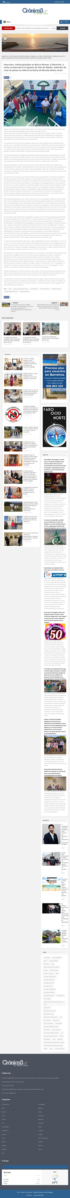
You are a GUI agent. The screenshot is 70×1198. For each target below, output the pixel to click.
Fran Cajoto (47, 1020)
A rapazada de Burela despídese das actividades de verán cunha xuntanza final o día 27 (41, 28)
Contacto (29, 1195)
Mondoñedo (5, 1127)
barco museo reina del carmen (21, 288)
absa (10, 288)
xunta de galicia (59, 1048)
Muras (40, 1127)
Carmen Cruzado (48, 973)
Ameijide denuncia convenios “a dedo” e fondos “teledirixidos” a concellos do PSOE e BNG (30, 445)
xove (51, 1048)
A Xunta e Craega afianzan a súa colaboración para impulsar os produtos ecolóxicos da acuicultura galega (30, 363)
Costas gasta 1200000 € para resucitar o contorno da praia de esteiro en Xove (22, 1089)
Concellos (40, 1115)
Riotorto (40, 1145)
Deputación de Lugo (49, 1010)
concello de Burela (44, 288)
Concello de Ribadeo (49, 989)
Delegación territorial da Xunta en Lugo (53, 1003)
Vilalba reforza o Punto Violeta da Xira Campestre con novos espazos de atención (30, 376)
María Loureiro (56, 1029)
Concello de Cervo (49, 983)
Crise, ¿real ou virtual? (8, 1085)
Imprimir (58, 73)
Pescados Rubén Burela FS (11, 291)
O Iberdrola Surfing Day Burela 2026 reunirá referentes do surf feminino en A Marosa (64, 886)
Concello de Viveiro (49, 992)
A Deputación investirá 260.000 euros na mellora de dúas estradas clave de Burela (30, 490)
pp (62, 1033)
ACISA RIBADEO (57, 957)
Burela (45, 970)
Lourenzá (40, 1123)
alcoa (45, 961)
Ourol (3, 1138)
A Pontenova (5, 1104)
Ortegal (40, 1134)
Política (4, 1142)
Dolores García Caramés (50, 1017)
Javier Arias (56, 1020)
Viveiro (45, 1048)
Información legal (39, 1195)
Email (64, 73)
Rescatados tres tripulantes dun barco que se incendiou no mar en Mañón (54, 570)
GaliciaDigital (49, 1192)
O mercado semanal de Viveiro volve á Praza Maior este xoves (50, 338)
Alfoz (3, 1108)
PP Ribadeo (47, 1039)
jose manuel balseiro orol (51, 1026)
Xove (3, 1153)
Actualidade (41, 1104)
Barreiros (40, 1108)
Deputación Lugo (49, 1014)
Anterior (15, 303)
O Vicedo (40, 1130)
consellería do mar (49, 995)
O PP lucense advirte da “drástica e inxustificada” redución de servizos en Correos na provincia (30, 536)
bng (52, 964)
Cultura (4, 1119)
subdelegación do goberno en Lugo (54, 1042)
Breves (3, 1112)
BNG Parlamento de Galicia (51, 967)
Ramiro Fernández (24, 291)
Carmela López (34, 288)
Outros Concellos (43, 1138)
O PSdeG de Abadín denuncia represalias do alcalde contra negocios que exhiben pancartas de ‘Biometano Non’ (30, 409)
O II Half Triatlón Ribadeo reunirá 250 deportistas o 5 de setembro (65, 936)
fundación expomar (56, 288)
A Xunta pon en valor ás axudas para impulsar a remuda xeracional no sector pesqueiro (30, 392)
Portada (40, 1142)
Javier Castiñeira (48, 1023)
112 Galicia (47, 957)
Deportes (40, 1119)
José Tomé (47, 1029)
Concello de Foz (48, 986)
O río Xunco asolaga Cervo (9, 1093)
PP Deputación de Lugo (50, 1036)
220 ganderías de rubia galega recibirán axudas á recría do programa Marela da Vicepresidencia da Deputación (30, 506)
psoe (54, 1039)
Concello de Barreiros (50, 976)
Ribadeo (60, 1039)
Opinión (4, 1134)
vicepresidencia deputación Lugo (53, 1045)
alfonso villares (53, 961)
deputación (47, 1007)
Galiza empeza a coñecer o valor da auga (13, 1082)
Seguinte (54, 303)
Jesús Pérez (58, 1023)
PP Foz (61, 1036)
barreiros (46, 964)
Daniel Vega (47, 998)
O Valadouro (5, 1130)
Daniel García (60, 995)
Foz (61, 1017)
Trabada (4, 1149)
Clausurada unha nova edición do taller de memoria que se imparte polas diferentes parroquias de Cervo (48, 307)
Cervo (57, 973)
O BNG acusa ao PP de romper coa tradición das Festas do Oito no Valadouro (30, 519)
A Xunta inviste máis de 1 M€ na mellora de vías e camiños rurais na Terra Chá (30, 429)
